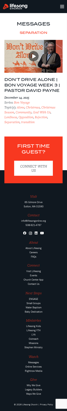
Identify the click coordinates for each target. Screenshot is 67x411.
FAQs (33, 256)
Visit (33, 196)
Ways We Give (33, 393)
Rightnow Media (33, 370)
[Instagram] (30, 233)
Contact (34, 215)
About (33, 242)
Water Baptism (33, 307)
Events (33, 275)
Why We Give (33, 385)
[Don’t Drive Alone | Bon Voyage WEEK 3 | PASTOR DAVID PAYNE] (33, 42)
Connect (33, 265)
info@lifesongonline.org (33, 220)
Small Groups (33, 303)
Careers (33, 252)
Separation (12, 122)
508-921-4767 (33, 225)
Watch (33, 356)
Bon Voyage (22, 102)
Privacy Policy (46, 404)
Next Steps (34, 293)
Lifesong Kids (33, 326)
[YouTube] (42, 233)
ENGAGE (33, 298)
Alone (20, 107)
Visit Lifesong (33, 271)
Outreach (33, 338)
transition (28, 122)
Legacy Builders (33, 389)
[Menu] (62, 6)
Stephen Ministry (33, 347)
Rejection (41, 117)
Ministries (33, 320)
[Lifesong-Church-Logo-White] (15, 6)
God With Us (42, 112)
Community (24, 112)
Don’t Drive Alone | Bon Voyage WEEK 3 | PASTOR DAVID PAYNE (32, 85)
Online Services (33, 366)
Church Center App (33, 279)
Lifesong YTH (33, 330)
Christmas (33, 107)
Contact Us (33, 283)
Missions (33, 343)
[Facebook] (24, 233)
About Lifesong (33, 248)
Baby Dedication (33, 311)
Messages (33, 24)
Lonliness (10, 117)
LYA (33, 334)
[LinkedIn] (36, 233)
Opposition (26, 117)
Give (33, 379)
